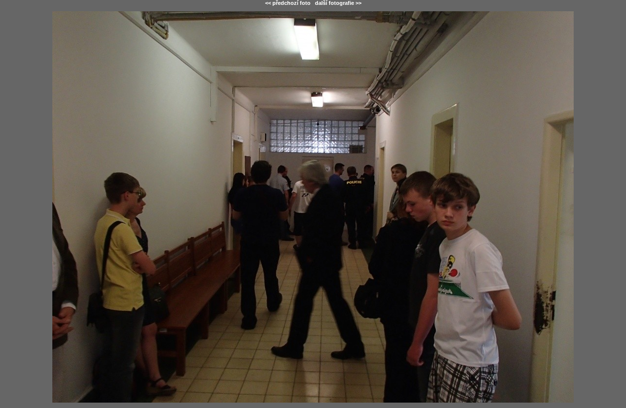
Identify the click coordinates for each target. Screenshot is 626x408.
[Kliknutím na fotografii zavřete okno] (313, 207)
